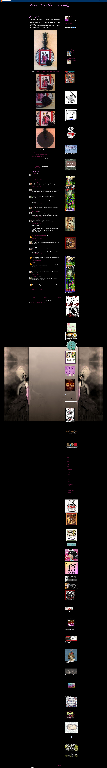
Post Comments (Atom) (48, 300)
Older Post (59, 297)
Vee (33, 262)
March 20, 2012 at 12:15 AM (37, 260)
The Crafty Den (35, 211)
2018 (68, 456)
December (70, 467)
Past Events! (42, 9)
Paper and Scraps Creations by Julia (70, 50)
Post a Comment (34, 291)
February (70, 492)
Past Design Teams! (56, 9)
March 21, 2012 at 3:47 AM (37, 274)
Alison (33, 247)
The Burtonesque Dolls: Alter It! (39, 154)
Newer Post (32, 297)
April (69, 481)
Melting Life (73, 60)
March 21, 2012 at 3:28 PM (37, 289)
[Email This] (42, 166)
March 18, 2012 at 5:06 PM (37, 216)
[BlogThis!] (43, 166)
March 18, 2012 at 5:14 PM (37, 223)
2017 (68, 457)
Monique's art (34, 206)
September (70, 472)
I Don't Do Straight (35, 219)
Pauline (33, 270)
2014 (68, 462)
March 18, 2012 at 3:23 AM (37, 192)
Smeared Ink (37, 167)
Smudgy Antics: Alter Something (39, 152)
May (69, 479)
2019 (68, 454)
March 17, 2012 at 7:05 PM (37, 179)
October (69, 471)
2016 (68, 459)
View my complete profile (70, 23)
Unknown (34, 283)
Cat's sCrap (34, 195)
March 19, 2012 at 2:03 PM (37, 238)
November (70, 469)
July (69, 476)
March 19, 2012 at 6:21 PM (37, 253)
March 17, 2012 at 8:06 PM (37, 186)
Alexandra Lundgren (36, 240)
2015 (68, 461)
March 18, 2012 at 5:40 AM (37, 203)
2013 (68, 464)
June (69, 477)
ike (32, 188)
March (69, 482)
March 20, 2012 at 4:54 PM (37, 267)
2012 (68, 466)
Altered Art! (70, 487)
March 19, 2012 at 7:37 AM (37, 233)
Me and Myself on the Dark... (49, 5)
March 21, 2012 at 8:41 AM (37, 280)
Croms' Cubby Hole (36, 182)
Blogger (59, 765)
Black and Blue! (71, 490)
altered (33, 167)
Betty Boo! (34, 173)
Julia (71, 16)
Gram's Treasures (35, 276)
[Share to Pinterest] (47, 166)
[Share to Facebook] (46, 166)
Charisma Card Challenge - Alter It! (40, 156)
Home (32, 9)
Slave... (69, 488)
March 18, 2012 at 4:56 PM (37, 209)
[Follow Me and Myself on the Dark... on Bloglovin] (70, 28)
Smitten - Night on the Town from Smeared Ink (47, 71)
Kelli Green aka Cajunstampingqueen (39, 235)
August (69, 474)
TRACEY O (34, 256)
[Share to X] (44, 166)
